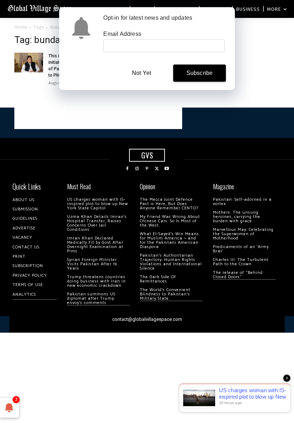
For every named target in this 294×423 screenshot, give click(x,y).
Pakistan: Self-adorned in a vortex (242, 201)
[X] (157, 169)
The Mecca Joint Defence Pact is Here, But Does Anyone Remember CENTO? (169, 204)
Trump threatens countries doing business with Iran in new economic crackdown (96, 281)
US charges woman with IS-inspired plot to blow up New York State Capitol (97, 204)
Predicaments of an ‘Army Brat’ (241, 249)
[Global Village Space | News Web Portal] (40, 8)
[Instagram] (137, 169)
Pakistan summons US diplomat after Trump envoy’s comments (91, 298)
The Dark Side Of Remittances (158, 279)
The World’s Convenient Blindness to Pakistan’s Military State (165, 294)
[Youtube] (167, 169)
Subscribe (199, 73)
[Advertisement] (98, 118)
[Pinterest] (147, 169)
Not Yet (141, 73)
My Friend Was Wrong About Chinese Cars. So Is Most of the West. (170, 221)
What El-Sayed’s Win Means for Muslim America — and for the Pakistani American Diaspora (169, 240)
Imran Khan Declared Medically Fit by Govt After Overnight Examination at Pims (95, 245)
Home (20, 27)
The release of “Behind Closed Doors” (238, 274)
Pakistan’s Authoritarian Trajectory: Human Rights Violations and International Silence (171, 262)
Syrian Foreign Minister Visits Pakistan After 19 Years (92, 264)
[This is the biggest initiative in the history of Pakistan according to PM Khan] (28, 62)
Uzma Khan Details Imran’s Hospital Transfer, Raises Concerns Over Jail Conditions (97, 223)
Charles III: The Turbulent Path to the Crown (241, 261)
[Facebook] (127, 169)
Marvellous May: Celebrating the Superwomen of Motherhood (243, 234)
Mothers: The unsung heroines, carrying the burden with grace (236, 216)
